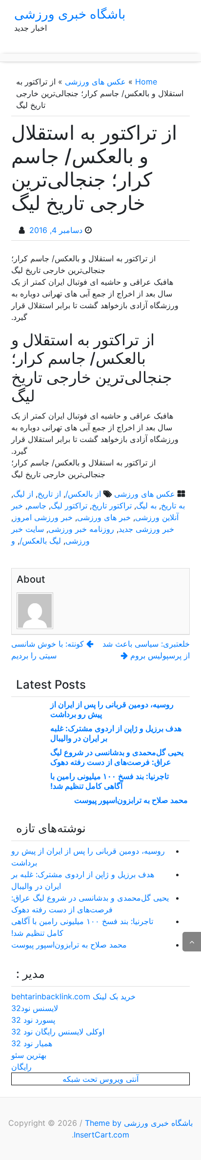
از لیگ (23, 494)
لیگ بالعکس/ (40, 541)
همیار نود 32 (31, 1043)
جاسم (36, 505)
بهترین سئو (28, 1055)
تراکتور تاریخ (112, 505)
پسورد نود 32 (33, 1020)
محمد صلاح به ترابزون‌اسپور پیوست (131, 800)
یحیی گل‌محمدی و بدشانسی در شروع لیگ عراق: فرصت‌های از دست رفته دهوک (116, 757)
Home (146, 81)
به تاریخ (173, 505)
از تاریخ (49, 494)
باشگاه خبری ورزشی (69, 13)
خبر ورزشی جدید (146, 529)
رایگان (21, 1067)
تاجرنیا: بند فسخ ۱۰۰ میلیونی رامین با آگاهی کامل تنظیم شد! (109, 781)
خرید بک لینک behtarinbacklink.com (73, 996)
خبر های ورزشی (104, 517)
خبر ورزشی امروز (43, 517)
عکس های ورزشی (95, 81)
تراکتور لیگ (69, 505)
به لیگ (146, 505)
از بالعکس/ (83, 494)
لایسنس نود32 (34, 1008)
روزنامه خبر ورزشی (81, 529)
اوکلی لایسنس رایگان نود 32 (57, 1031)
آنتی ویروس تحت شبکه (100, 1079)
